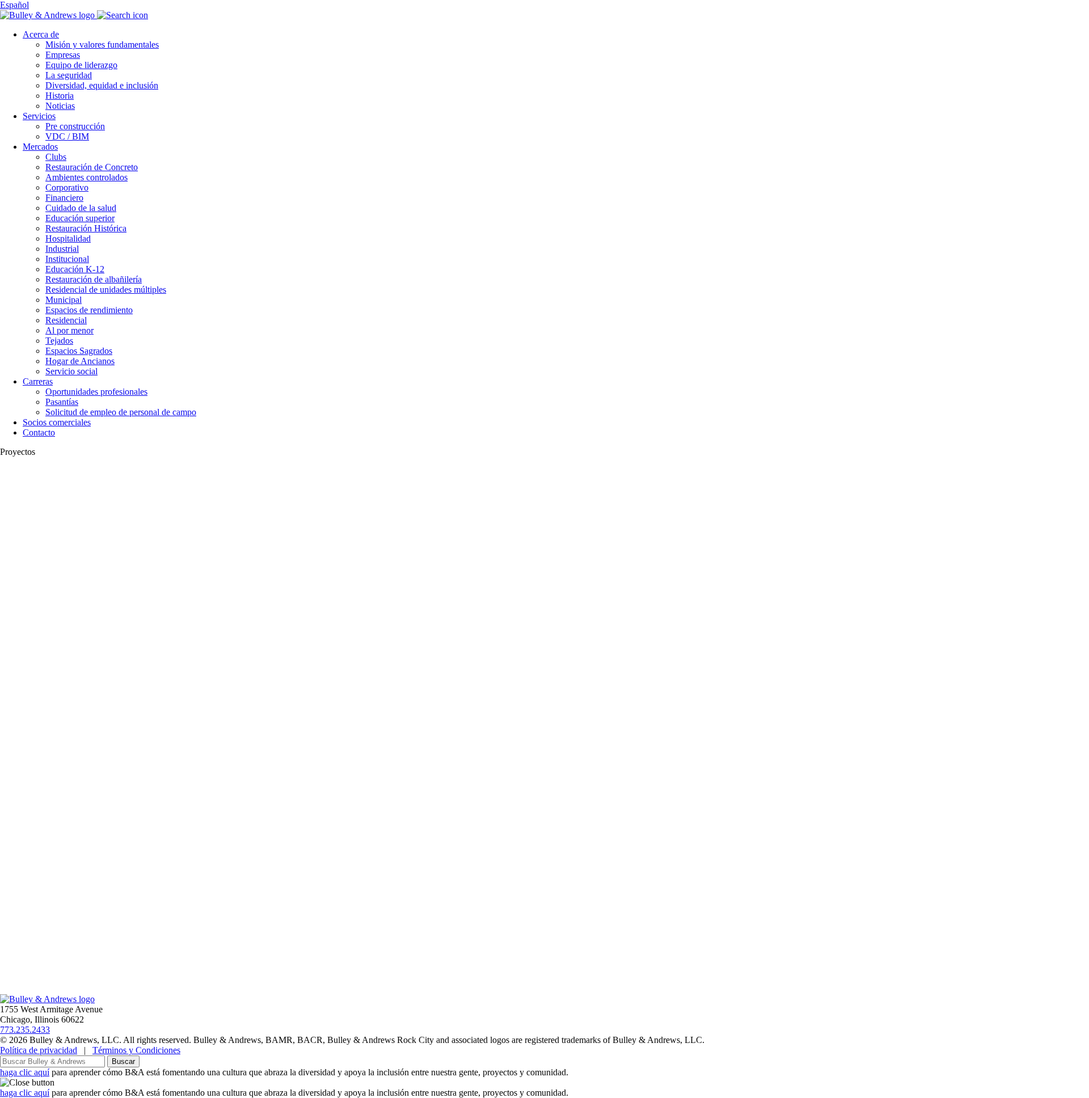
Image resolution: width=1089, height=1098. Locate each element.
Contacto (39, 432)
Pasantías (61, 402)
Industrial (62, 249)
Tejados (59, 340)
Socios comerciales (57, 422)
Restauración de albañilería (93, 279)
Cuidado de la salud (80, 208)
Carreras (38, 381)
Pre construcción (75, 126)
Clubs (55, 157)
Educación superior (80, 218)
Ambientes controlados (86, 177)
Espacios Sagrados (78, 351)
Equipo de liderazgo (81, 65)
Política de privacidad (38, 1050)
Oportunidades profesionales (96, 391)
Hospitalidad (68, 238)
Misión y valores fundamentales (102, 44)
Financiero (64, 197)
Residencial (66, 320)
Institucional (67, 259)
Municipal (63, 300)
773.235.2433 (25, 1029)
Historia (59, 95)
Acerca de (41, 34)
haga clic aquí (24, 1072)
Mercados (40, 146)
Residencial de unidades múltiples (105, 289)
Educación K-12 (74, 269)
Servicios (39, 116)
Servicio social (71, 371)
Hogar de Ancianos (80, 361)
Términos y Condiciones (136, 1050)
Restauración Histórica (85, 228)
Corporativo (66, 187)
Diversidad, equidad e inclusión (101, 85)
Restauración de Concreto (91, 167)
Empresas (62, 55)
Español (14, 5)
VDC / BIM (67, 136)
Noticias (60, 106)
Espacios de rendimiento (89, 310)
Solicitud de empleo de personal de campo (120, 412)
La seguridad (68, 75)
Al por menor (69, 330)
